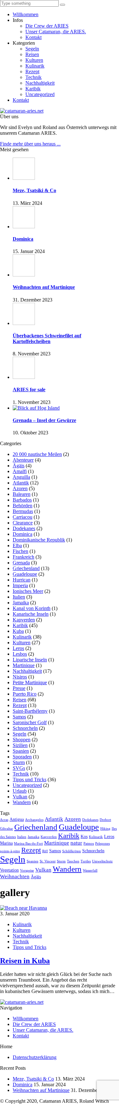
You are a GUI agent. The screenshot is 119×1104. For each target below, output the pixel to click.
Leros (18, 648)
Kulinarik (34, 65)
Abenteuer (23, 460)
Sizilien (20, 745)
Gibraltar (6, 828)
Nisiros (20, 676)
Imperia (20, 585)
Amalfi (20, 471)
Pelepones (102, 843)
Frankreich (23, 557)
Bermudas (23, 511)
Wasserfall (90, 870)
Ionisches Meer (28, 591)
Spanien (21, 751)
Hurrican (21, 579)
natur (76, 843)
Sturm (19, 762)
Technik (33, 77)
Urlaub (20, 791)
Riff (45, 851)
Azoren (20, 488)
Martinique (24, 665)
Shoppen (21, 739)
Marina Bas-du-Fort (28, 843)
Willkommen (25, 14)
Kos (84, 836)
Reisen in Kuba (25, 961)
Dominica (22, 534)
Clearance (23, 522)
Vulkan (20, 796)
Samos (19, 716)
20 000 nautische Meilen (37, 454)
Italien (19, 597)
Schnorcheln (25, 728)
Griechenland (26, 568)
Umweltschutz (102, 861)
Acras (4, 820)
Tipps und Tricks (29, 779)
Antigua (17, 819)
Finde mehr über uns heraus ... (30, 143)
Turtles (86, 861)
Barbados (22, 500)
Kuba (18, 631)
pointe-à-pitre (10, 851)
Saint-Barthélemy (30, 711)
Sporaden (22, 756)
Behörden (22, 505)
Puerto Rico (24, 694)
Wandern (22, 802)
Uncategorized (40, 94)
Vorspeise (27, 870)
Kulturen (34, 60)
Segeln (32, 48)
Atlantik (21, 482)
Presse (19, 688)
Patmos (88, 843)
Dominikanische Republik (39, 539)
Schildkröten (71, 851)
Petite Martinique (30, 682)
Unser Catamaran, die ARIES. (55, 31)
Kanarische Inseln (31, 614)
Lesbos (20, 654)
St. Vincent (48, 861)
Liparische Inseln (30, 659)
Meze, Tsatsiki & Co (33, 1078)
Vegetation (9, 870)
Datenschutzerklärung (34, 1057)
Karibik (33, 88)
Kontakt (33, 37)
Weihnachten (15, 876)
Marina (6, 843)
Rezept (32, 71)
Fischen (20, 551)
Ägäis (18, 465)
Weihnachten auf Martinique (41, 1090)
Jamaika (21, 602)
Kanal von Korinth (31, 608)
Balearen (21, 494)
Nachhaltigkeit (40, 83)
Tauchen (73, 861)
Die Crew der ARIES (47, 26)
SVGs (19, 768)
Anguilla (21, 477)
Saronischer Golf (30, 722)
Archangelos (34, 820)
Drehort (105, 820)
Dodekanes (24, 528)
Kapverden (24, 619)
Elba (17, 545)
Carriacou (22, 517)
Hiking (105, 828)
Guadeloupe (25, 574)
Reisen (32, 54)
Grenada (21, 562)
